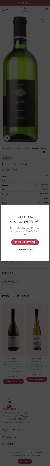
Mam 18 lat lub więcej (25, 242)
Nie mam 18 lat (25, 249)
